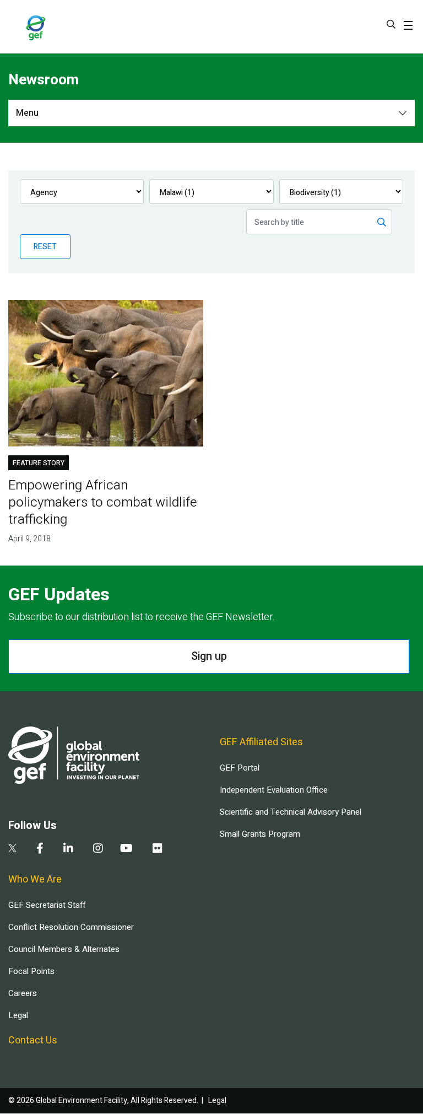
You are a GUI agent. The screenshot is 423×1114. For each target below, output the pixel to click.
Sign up (209, 656)
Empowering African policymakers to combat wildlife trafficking (102, 502)
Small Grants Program (260, 834)
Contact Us (32, 1040)
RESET (45, 246)
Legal (18, 1015)
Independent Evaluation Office (274, 790)
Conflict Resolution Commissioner (71, 927)
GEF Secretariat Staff (46, 905)
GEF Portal (239, 768)
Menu (27, 113)
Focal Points (31, 971)
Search (391, 24)
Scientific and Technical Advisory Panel (290, 812)
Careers (22, 993)
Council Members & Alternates (64, 949)
